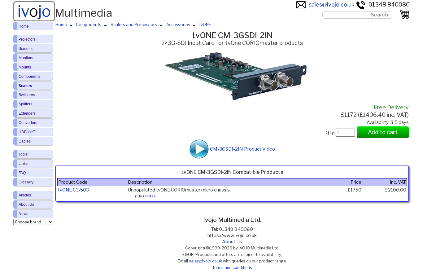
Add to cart (383, 132)
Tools (23, 154)
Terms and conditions (232, 267)
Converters (28, 123)
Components (29, 76)
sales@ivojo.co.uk (332, 4)
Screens (26, 48)
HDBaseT (27, 132)
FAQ (22, 173)
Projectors (27, 39)
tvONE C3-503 (73, 190)
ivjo (34, 11)
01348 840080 (389, 4)
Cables (25, 141)
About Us (232, 241)
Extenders (27, 113)
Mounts (25, 67)
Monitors (26, 58)
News (23, 214)
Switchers (27, 95)
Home (24, 26)
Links (23, 163)
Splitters (25, 104)
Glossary (26, 182)
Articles (25, 195)
